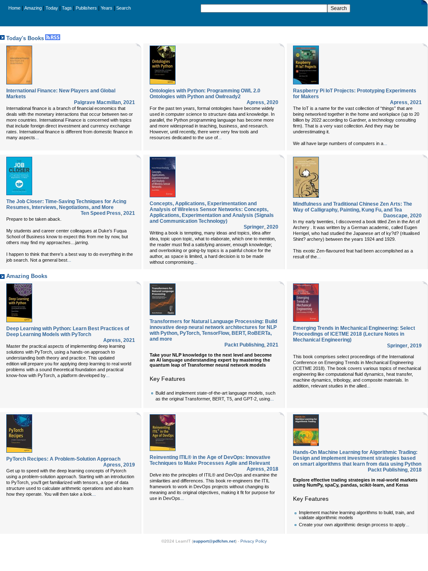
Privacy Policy (253, 541)
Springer (254, 227)
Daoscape (395, 216)
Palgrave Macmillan (97, 102)
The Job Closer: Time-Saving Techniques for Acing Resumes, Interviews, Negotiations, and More (66, 204)
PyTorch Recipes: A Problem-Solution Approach (63, 459)
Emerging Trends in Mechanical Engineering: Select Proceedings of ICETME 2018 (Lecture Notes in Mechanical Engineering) (354, 334)
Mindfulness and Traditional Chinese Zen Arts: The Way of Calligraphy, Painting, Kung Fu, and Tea (352, 207)
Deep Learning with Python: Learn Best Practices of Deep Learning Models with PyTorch (67, 331)
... (37, 137)
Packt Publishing (244, 345)
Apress (255, 102)
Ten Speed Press (101, 213)
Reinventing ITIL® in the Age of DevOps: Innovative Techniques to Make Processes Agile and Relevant (210, 460)
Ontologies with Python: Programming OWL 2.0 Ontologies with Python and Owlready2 (205, 93)
